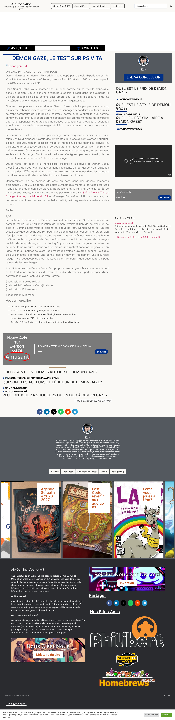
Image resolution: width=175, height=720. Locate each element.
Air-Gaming (21, 4)
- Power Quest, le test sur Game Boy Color (45, 322)
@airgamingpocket (124, 223)
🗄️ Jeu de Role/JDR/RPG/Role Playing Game (32, 378)
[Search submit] (171, 6)
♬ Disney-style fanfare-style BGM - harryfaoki (137, 237)
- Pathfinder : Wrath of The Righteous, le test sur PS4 (43, 314)
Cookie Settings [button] (151, 715)
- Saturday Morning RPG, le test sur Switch (36, 310)
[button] (40, 412)
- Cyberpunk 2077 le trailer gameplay (32, 318)
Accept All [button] (166, 715)
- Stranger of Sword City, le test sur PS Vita (35, 306)
